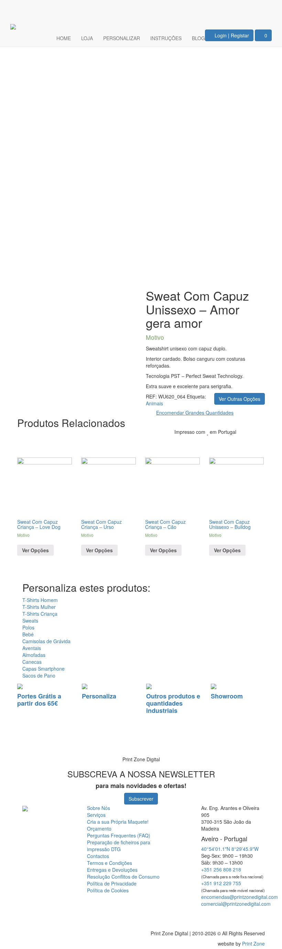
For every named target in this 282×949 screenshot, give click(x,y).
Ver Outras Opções (239, 398)
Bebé (28, 634)
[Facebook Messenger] (252, 916)
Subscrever (141, 798)
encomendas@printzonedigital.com (239, 896)
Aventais (31, 648)
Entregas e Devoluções (112, 869)
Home (63, 38)
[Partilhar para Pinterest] (244, 442)
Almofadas (33, 654)
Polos (28, 627)
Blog (198, 38)
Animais (154, 403)
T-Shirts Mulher (39, 606)
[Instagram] (262, 8)
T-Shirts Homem (40, 600)
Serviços (96, 814)
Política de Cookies (108, 890)
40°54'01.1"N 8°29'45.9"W (230, 848)
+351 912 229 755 (221, 883)
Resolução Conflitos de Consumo (123, 876)
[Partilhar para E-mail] (255, 442)
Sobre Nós (98, 808)
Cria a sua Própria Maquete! (118, 821)
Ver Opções (35, 550)
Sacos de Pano (38, 675)
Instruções (166, 38)
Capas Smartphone (43, 668)
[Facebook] (241, 8)
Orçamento (99, 828)
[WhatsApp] (14, 740)
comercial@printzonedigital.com (236, 903)
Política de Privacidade (112, 883)
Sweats (30, 620)
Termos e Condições (109, 862)
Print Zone (253, 943)
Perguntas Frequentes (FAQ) (118, 835)
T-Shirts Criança (39, 613)
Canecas (32, 661)
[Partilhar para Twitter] (233, 442)
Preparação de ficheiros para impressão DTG (118, 846)
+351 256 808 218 (221, 869)
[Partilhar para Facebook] (222, 442)
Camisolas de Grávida (46, 641)
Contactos (98, 856)
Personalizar (121, 38)
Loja (87, 38)
